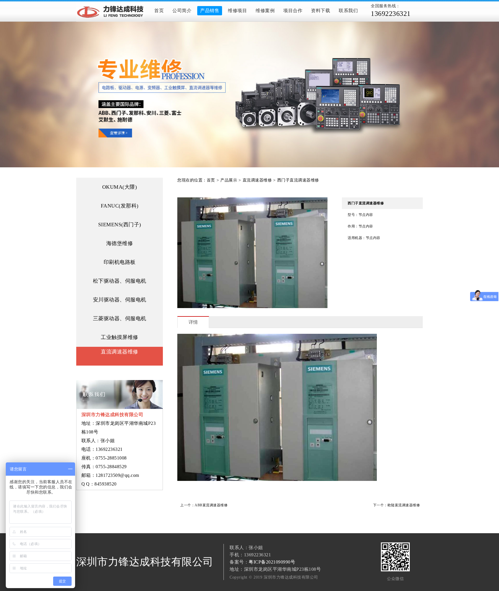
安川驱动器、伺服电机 (119, 300)
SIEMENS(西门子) (119, 224)
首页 (159, 10)
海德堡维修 (119, 243)
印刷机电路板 (120, 262)
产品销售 (209, 10)
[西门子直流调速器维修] (249, 94)
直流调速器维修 (119, 352)
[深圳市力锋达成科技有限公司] (112, 11)
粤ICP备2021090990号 (272, 561)
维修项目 (237, 10)
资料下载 (320, 10)
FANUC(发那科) (120, 206)
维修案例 (265, 10)
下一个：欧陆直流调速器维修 (396, 505)
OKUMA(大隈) (119, 187)
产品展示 (228, 180)
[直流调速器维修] (119, 360)
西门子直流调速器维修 (298, 180)
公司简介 (181, 10)
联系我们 (348, 10)
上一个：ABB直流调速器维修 (204, 505)
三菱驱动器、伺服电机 (119, 318)
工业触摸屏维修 (119, 337)
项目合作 (292, 10)
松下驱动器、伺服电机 (119, 281)
